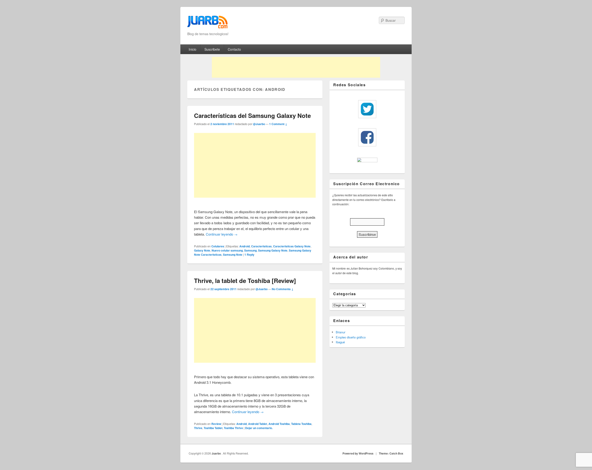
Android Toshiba (279, 424)
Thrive (198, 428)
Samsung (250, 250)
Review (216, 424)
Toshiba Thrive (233, 428)
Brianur (340, 332)
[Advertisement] (296, 67)
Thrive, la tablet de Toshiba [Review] (245, 280)
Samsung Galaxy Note (272, 250)
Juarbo (217, 453)
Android (244, 246)
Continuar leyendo (221, 234)
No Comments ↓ (282, 289)
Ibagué (340, 342)
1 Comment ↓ (278, 124)
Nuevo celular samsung (227, 250)
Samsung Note (232, 254)
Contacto (234, 49)
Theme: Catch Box (391, 453)
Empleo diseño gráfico (351, 337)
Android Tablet (257, 424)
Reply (249, 254)
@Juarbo (259, 124)
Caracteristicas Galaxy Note (292, 246)
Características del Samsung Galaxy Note (252, 115)
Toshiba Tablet (213, 428)
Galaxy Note (202, 250)
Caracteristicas (261, 246)
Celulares (217, 246)
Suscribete (212, 49)
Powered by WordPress (357, 453)
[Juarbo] (207, 23)
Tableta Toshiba (301, 424)
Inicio (192, 49)
